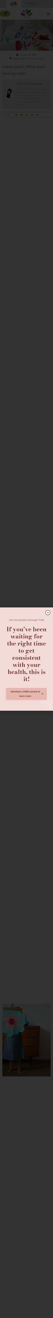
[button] (48, 612)
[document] (26, 659)
